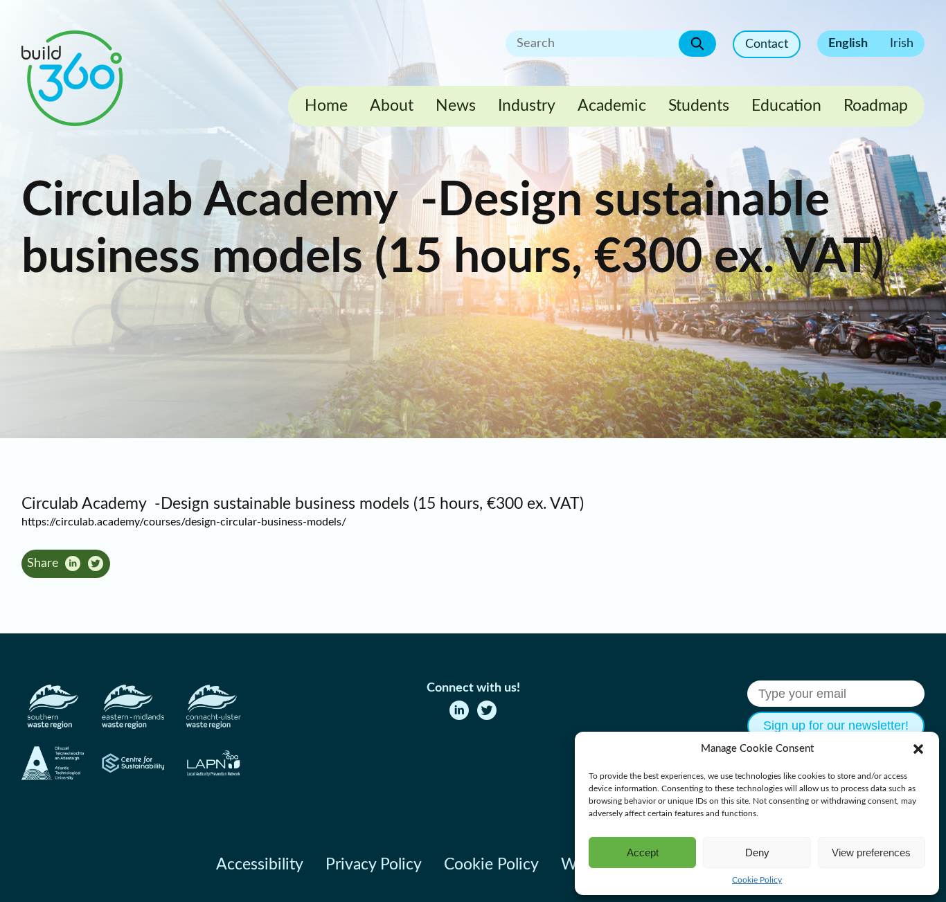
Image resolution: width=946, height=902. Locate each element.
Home (326, 106)
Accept (643, 852)
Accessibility (259, 864)
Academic (612, 106)
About (391, 106)
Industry (526, 106)
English (848, 43)
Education (786, 106)
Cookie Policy (757, 880)
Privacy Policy (373, 864)
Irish (901, 43)
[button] (918, 749)
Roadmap (876, 106)
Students (698, 106)
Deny (757, 852)
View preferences (871, 852)
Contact (766, 44)
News (456, 106)
